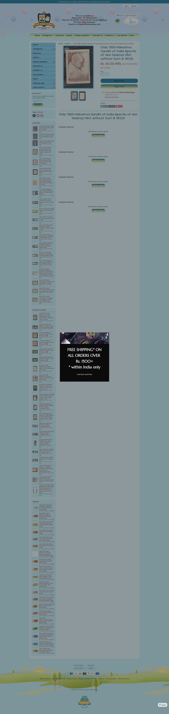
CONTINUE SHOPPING (84, 374)
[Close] (107, 334)
